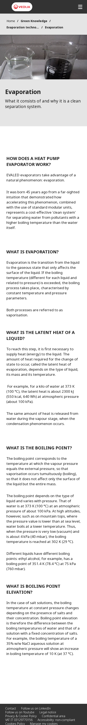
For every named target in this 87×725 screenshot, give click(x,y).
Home (11, 21)
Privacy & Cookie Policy (21, 716)
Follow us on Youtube (19, 712)
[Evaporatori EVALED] (22, 7)
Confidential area (53, 716)
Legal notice (47, 712)
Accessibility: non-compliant (56, 720)
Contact (10, 708)
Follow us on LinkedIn (36, 708)
